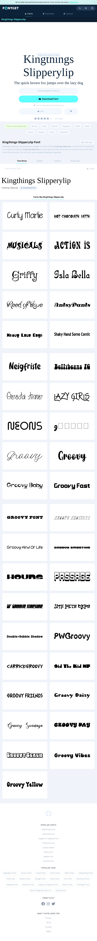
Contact (48, 927)
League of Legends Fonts (48, 885)
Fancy (51, 132)
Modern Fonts (25, 879)
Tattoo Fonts (69, 873)
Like (42, 111)
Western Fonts (28, 885)
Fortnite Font (48, 861)
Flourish (54, 126)
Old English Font (83, 885)
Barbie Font (48, 857)
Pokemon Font (48, 843)
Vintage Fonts (40, 879)
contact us (73, 2)
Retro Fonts (54, 879)
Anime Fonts (67, 885)
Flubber (41, 132)
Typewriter (63, 132)
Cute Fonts (11, 879)
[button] (86, 8)
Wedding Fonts (12, 885)
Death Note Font (48, 829)
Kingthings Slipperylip (62, 147)
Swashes (66, 126)
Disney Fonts (61, 891)
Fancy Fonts (55, 873)
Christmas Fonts (82, 879)
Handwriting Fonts (86, 873)
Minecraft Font (49, 834)
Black (87, 126)
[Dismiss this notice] (94, 2)
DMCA (48, 932)
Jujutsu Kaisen (48, 848)
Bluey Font (48, 852)
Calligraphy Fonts (9, 873)
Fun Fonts (68, 879)
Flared (77, 126)
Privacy (48, 918)
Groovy (34, 126)
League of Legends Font (48, 839)
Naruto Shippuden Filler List (40, 891)
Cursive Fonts (26, 873)
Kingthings (87, 142)
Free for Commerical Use (17, 126)
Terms (48, 923)
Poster (30, 132)
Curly (44, 126)
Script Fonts (41, 873)
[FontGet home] (10, 8)
